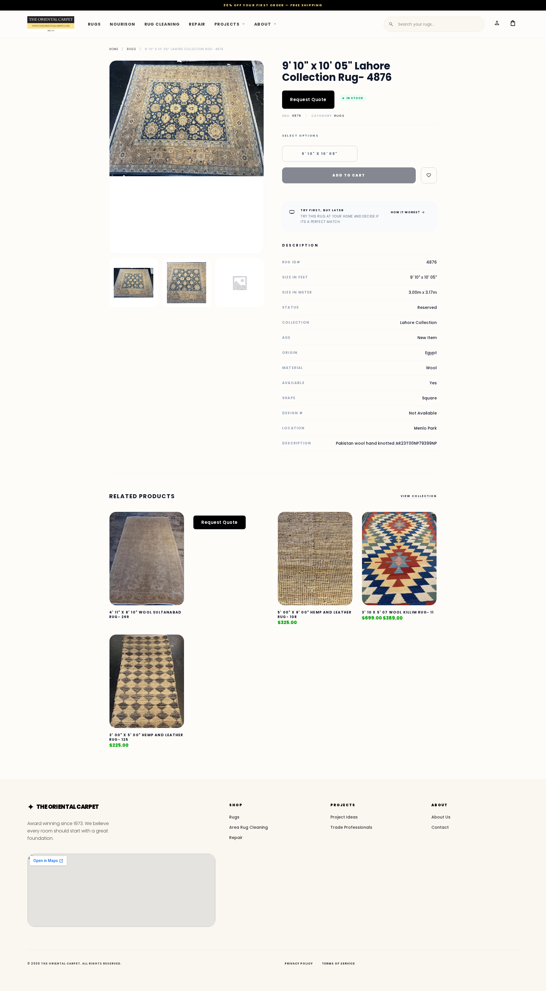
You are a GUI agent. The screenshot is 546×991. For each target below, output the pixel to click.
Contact (440, 827)
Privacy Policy (299, 963)
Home (113, 49)
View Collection (419, 496)
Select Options (300, 135)
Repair (197, 24)
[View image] (133, 282)
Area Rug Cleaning (248, 827)
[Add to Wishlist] (429, 175)
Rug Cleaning (162, 24)
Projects (226, 24)
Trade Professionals (351, 827)
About (262, 24)
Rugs (94, 24)
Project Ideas (344, 817)
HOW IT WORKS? (408, 212)
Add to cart (348, 175)
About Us (440, 817)
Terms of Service (338, 963)
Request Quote (308, 99)
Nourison (122, 24)
